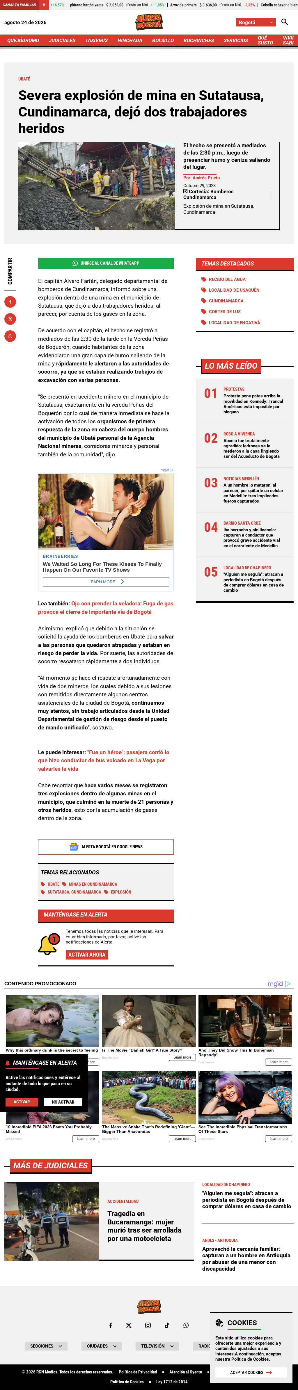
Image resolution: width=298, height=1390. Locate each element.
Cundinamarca (226, 301)
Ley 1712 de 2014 (172, 1382)
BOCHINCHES (199, 40)
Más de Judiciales (50, 1165)
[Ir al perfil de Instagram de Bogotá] (148, 1325)
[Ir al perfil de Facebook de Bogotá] (110, 1325)
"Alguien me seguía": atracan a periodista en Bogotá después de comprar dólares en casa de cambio (254, 582)
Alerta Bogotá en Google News (112, 846)
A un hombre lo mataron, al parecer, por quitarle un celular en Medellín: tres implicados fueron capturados (253, 493)
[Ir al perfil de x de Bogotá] (129, 1325)
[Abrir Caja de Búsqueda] (284, 22)
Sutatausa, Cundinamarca (74, 892)
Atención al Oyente (185, 1372)
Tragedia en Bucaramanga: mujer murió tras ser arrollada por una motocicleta (144, 1226)
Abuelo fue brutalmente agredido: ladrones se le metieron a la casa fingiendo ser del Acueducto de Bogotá (252, 448)
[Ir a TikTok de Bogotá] (167, 1325)
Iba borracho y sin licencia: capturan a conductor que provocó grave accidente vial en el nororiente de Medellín (252, 537)
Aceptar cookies (246, 1372)
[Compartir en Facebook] (10, 302)
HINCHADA (130, 40)
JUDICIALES (62, 40)
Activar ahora (86, 954)
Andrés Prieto (206, 177)
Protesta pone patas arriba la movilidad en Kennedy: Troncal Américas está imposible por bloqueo (253, 404)
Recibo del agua (227, 279)
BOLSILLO (163, 40)
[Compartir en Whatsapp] (10, 336)
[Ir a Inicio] (149, 22)
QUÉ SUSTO (265, 40)
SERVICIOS (236, 40)
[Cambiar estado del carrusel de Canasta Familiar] (44, 5)
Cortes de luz (225, 311)
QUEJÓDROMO (23, 40)
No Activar (63, 1102)
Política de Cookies (250, 1359)
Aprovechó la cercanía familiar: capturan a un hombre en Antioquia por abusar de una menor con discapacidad (246, 1259)
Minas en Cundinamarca (93, 884)
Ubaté (53, 884)
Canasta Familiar (19, 5)
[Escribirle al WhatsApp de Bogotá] (186, 1325)
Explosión (121, 892)
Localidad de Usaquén (234, 290)
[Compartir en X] (10, 319)
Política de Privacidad (138, 1372)
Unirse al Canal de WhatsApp (110, 263)
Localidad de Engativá (234, 322)
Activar (22, 1101)
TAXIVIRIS (96, 40)
